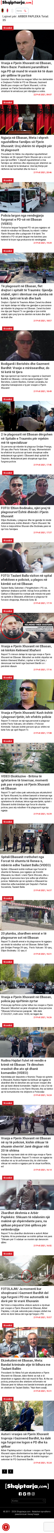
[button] (6, 1527)
